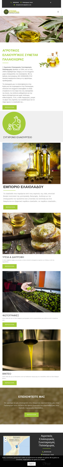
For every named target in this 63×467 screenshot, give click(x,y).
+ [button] (5, 438)
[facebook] (51, 2)
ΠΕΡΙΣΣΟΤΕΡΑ (9, 107)
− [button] (5, 441)
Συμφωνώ (31, 464)
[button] (4, 29)
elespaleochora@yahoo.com (23, 4)
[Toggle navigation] (58, 12)
